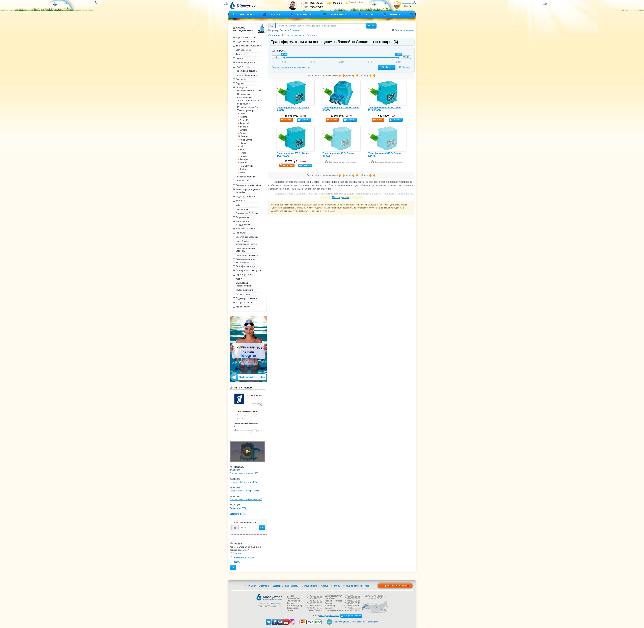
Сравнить (305, 119)
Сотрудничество (338, 14)
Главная (252, 586)
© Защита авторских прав (356, 586)
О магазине (246, 14)
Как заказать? (304, 14)
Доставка (275, 14)
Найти (371, 25)
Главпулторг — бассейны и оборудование (269, 596)
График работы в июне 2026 (244, 473)
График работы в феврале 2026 (246, 499)
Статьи (369, 14)
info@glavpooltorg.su (329, 615)
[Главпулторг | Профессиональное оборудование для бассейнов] (244, 5)
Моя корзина (407, 3)
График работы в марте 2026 (244, 490)
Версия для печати (404, 30)
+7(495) (311, 3)
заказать (288, 165)
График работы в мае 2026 (243, 482)
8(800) (312, 7)
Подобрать (386, 67)
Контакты (395, 14)
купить (288, 120)
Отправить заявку (352, 616)
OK (261, 527)
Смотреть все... (238, 514)
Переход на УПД (238, 508)
